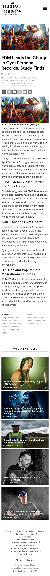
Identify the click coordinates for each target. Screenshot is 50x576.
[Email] (25, 92)
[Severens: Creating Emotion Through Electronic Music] (25, 467)
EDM (22, 78)
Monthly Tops (25, 537)
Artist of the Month (25, 540)
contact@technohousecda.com (25, 568)
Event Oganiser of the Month (24, 551)
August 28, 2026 (11, 387)
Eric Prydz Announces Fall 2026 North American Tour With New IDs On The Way (24, 512)
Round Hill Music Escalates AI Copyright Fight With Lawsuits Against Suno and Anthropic (23, 411)
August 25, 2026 (11, 483)
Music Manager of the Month (25, 548)
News (18, 531)
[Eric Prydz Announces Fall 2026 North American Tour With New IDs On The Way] (25, 503)
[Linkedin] (14, 92)
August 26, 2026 (11, 446)
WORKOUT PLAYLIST (25, 86)
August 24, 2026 (11, 517)
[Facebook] (4, 92)
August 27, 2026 (11, 416)
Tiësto (14, 86)
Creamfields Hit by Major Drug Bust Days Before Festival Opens (23, 441)
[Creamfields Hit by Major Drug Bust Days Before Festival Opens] (25, 434)
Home (8, 531)
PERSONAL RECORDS (16, 83)
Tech (31, 534)
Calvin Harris (14, 78)
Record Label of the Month (24, 542)
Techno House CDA (24, 565)
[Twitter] (9, 92)
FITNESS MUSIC (13, 80)
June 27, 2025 (9, 74)
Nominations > (25, 554)
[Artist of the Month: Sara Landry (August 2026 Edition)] (25, 373)
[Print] (30, 92)
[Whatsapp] (19, 92)
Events (41, 531)
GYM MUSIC (25, 80)
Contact (30, 560)
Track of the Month (25, 545)
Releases (20, 534)
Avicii (6, 78)
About (19, 560)
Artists (29, 531)
